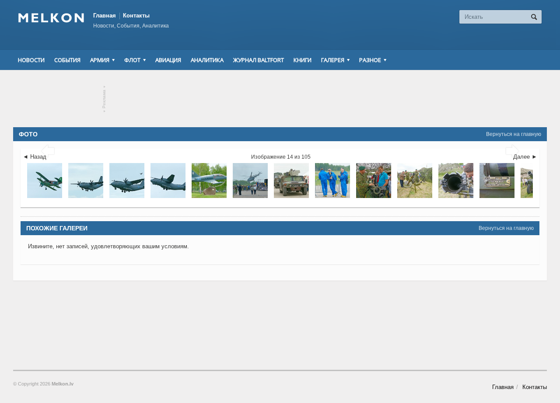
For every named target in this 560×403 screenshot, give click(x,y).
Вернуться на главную (513, 134)
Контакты (136, 15)
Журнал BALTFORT (258, 60)
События (67, 60)
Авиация (168, 60)
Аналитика (207, 60)
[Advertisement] (280, 98)
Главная (104, 15)
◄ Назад (34, 156)
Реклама (104, 99)
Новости (31, 60)
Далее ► (525, 156)
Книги (303, 60)
